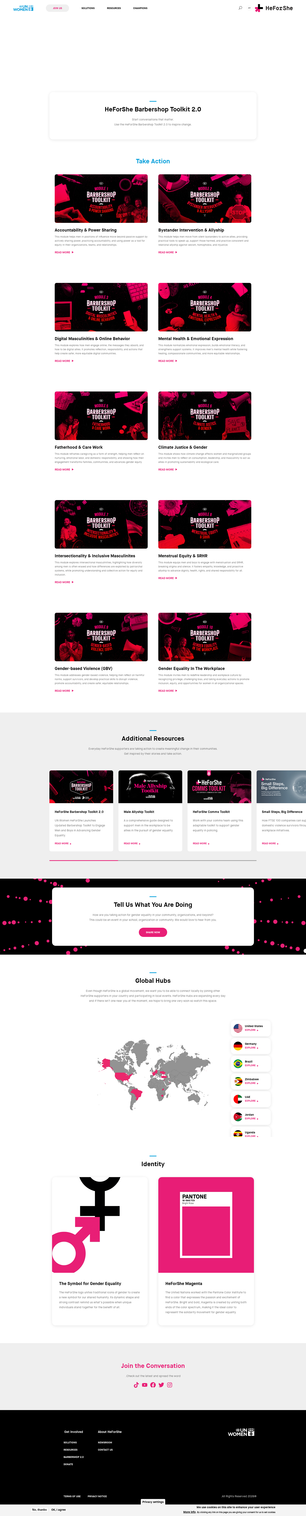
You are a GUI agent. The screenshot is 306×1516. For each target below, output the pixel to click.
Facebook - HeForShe (153, 1385)
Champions (140, 8)
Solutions (88, 8)
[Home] (274, 8)
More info (189, 1512)
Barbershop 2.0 (74, 1457)
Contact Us (105, 1449)
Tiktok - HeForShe (136, 1385)
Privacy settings (153, 1502)
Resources (114, 8)
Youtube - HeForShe (145, 1385)
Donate (68, 1464)
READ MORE (62, 252)
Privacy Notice (97, 1496)
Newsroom (105, 1442)
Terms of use (72, 1496)
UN (23, 8)
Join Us (57, 8)
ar (249, 8)
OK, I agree (58, 1510)
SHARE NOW (153, 932)
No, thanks (39, 1509)
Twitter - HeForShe (161, 1385)
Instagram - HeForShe (169, 1385)
